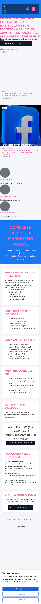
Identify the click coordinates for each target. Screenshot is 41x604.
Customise (20, 594)
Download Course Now (20, 443)
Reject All (20, 599)
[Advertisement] (20, 548)
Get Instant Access (20, 507)
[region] (20, 587)
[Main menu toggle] (33, 9)
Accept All (20, 589)
